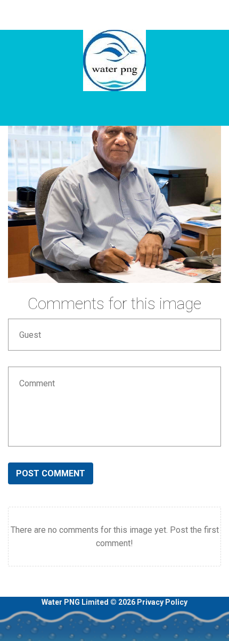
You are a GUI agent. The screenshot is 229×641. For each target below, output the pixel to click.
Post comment (50, 473)
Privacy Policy (162, 602)
